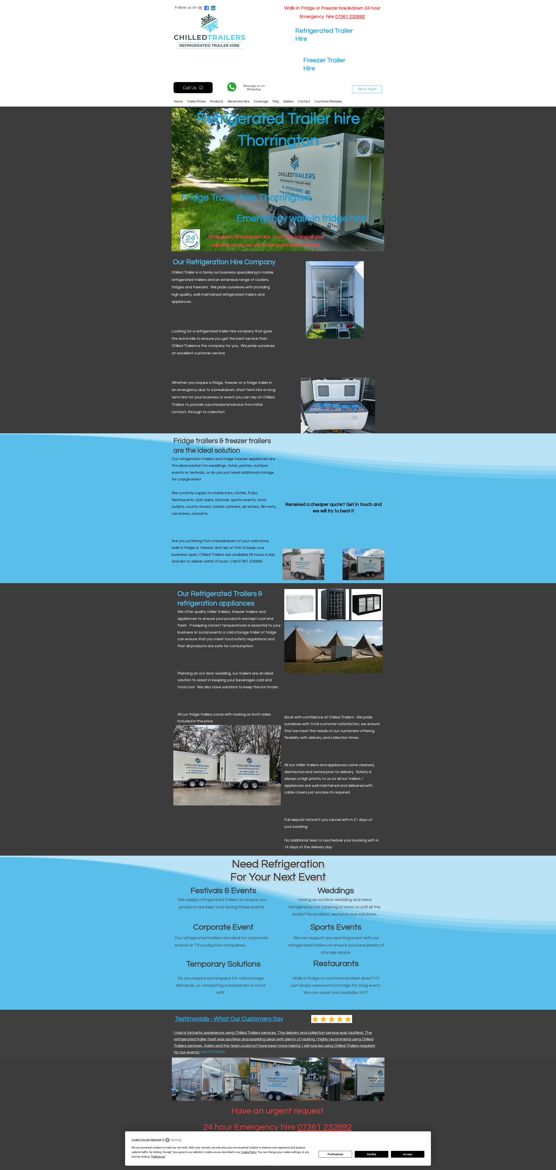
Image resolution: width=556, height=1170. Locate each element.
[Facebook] (206, 8)
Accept (407, 1154)
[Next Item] (376, 1079)
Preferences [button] (158, 1156)
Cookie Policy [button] (248, 1152)
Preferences (335, 1154)
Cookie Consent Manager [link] (146, 1139)
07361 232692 (350, 16)
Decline (371, 1154)
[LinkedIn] (213, 8)
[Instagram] (200, 8)
